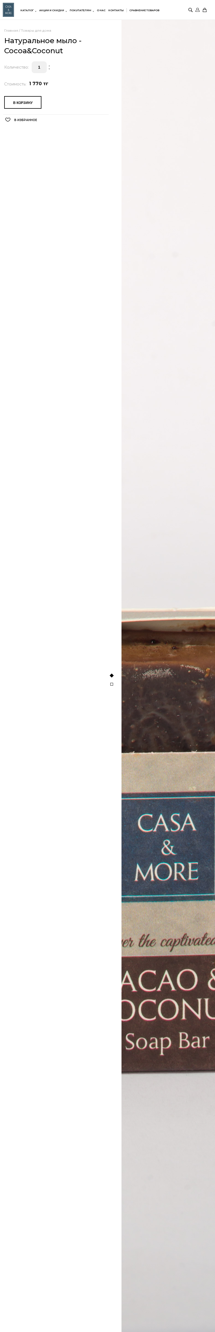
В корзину (22, 103)
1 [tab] (112, 675)
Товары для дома (36, 30)
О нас (101, 10)
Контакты (116, 10)
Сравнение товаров (144, 10)
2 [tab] (111, 684)
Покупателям (80, 10)
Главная (11, 30)
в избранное (25, 120)
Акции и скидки (51, 10)
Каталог (27, 10)
